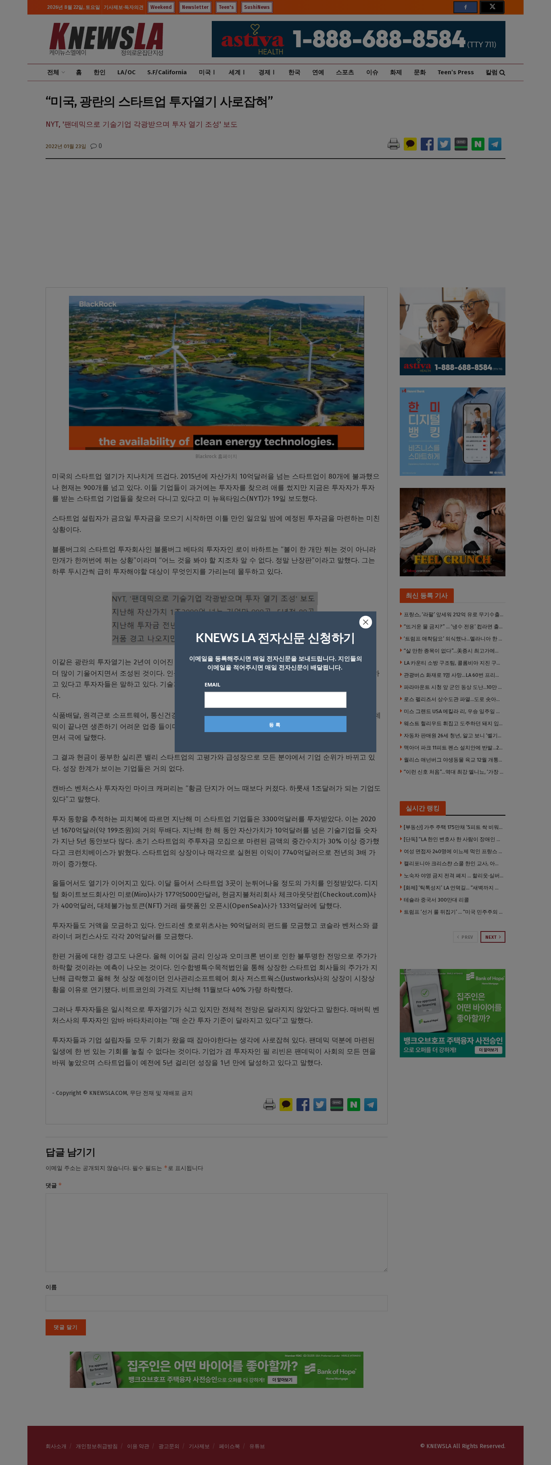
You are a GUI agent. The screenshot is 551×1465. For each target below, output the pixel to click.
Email (212, 684)
